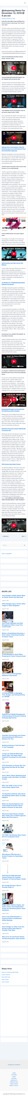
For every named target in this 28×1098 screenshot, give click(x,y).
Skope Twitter (5, 979)
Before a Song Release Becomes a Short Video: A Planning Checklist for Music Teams (13, 634)
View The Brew (5, 982)
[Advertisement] (14, 1011)
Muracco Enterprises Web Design (10, 972)
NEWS (14, 1076)
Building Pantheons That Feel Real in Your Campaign (13, 746)
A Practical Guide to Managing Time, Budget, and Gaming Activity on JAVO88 (13, 694)
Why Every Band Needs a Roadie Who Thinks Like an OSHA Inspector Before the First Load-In (14, 815)
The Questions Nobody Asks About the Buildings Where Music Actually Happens (14, 795)
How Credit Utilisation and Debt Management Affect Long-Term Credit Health (12, 624)
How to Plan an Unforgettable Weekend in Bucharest (11, 674)
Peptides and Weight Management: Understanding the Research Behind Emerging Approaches (14, 715)
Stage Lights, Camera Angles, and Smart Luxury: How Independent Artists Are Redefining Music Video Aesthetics (13, 907)
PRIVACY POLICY (14, 1085)
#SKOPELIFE (14, 1080)
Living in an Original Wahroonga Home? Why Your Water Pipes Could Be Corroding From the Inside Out (14, 756)
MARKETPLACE (14, 1082)
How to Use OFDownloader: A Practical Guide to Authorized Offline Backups (12, 918)
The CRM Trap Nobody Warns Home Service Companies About (14, 836)
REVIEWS (14, 1078)
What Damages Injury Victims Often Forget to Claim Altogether (13, 604)
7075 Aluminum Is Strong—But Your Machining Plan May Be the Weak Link (14, 767)
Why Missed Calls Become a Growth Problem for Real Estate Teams (12, 856)
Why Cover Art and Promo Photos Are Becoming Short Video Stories (13, 937)
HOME (14, 1073)
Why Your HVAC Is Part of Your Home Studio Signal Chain (12, 786)
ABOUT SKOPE (14, 1083)
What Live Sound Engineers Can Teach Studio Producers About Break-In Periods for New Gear (12, 805)
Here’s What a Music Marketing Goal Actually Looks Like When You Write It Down (14, 777)
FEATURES (14, 1074)
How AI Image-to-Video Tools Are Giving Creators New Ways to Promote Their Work (13, 928)
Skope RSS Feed (6, 977)
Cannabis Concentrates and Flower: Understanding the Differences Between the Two (14, 737)
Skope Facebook (6, 974)
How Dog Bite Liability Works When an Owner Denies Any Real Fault (13, 596)
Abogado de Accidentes (14, 1064)
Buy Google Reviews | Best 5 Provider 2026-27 (11, 886)
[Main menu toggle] (25, 3)
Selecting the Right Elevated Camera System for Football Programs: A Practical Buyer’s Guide (14, 877)
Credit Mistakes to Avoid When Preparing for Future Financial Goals (14, 655)
